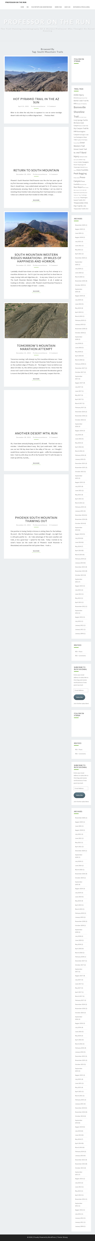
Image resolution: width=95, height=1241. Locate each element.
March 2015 (78, 503)
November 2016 (80, 416)
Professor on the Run (15, 2)
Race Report (78, 187)
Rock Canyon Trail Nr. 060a (79, 190)
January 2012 (79, 625)
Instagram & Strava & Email (81, 7)
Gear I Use (67, 7)
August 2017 (79, 383)
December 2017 (80, 368)
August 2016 (79, 430)
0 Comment (52, 106)
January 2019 (79, 324)
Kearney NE (76, 159)
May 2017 (78, 395)
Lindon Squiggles (83, 162)
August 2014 (79, 534)
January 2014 (79, 563)
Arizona (76, 98)
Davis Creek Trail (83, 125)
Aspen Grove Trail (83, 98)
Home (22, 7)
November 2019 (80, 281)
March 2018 (78, 360)
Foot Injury (84, 140)
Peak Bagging (80, 173)
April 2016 (78, 447)
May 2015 (78, 495)
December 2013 (80, 567)
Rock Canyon (85, 187)
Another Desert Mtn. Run (36, 433)
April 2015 (78, 499)
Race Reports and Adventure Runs (41, 7)
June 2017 (78, 391)
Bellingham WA (79, 103)
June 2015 (78, 490)
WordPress (52, 1237)
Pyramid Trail (83, 184)
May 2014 (78, 546)
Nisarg (65, 1237)
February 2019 (79, 320)
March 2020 (78, 277)
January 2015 (79, 511)
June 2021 (78, 245)
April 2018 (78, 356)
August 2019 (79, 296)
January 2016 (79, 459)
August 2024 (79, 237)
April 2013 (78, 602)
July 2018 (78, 343)
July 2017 (78, 387)
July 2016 (78, 435)
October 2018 (79, 333)
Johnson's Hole (83, 157)
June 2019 (78, 304)
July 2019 (78, 300)
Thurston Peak (77, 197)
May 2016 (78, 443)
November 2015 (80, 467)
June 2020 (78, 273)
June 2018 (78, 347)
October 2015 (79, 471)
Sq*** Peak (79, 195)
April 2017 (78, 399)
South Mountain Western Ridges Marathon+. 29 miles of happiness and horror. (36, 258)
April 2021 (78, 254)
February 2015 (79, 507)
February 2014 (79, 559)
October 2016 (79, 420)
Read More (37, 200)
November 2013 (80, 571)
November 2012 (80, 606)
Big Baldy (85, 103)
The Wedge (84, 195)
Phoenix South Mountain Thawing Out (36, 519)
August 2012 (79, 617)
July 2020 (78, 269)
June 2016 (78, 439)
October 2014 (79, 523)
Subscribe (79, 697)
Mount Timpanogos (79, 165)
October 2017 (79, 372)
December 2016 (80, 412)
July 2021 (78, 241)
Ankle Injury (79, 95)
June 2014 (78, 542)
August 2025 (79, 229)
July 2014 (78, 538)
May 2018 (78, 352)
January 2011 (79, 629)
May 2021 (78, 250)
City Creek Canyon (82, 117)
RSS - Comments (80, 656)
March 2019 (78, 316)
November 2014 (80, 519)
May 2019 (78, 308)
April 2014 (78, 550)
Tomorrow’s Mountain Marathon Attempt (36, 347)
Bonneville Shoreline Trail (80, 112)
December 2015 (80, 463)
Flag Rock (79, 140)
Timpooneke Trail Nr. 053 (81, 209)
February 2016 (79, 455)
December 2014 (80, 515)
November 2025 (80, 225)
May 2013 (78, 598)
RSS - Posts (78, 651)
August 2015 (79, 482)
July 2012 (78, 621)
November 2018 (80, 329)
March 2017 (78, 403)
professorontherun (38, 106)
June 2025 (78, 233)
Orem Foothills (82, 170)
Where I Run (58, 7)
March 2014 (78, 554)
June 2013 (78, 594)
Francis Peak (77, 143)
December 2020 (80, 258)
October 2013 (79, 575)
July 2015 (78, 486)
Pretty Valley (77, 177)
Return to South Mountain (36, 170)
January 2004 (79, 633)
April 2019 (78, 312)
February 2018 (79, 364)
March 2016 (78, 451)
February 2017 (79, 407)
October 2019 (79, 285)
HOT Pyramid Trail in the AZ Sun (36, 100)
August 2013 (79, 586)
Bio (28, 7)
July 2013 (78, 590)
